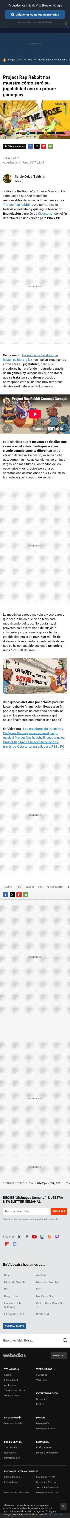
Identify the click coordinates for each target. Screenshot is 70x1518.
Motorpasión (42, 1423)
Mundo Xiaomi (11, 1395)
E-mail (50, 146)
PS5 (38, 1289)
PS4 (40, 886)
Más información (53, 1514)
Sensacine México (46, 1482)
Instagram (42, 1236)
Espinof (40, 1404)
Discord (15, 1243)
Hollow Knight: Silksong (13, 1305)
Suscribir (59, 1211)
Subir (56, 1355)
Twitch (57, 1236)
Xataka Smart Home (14, 1390)
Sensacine (41, 1399)
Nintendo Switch (14, 1282)
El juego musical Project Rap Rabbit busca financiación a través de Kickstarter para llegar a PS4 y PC (34, 742)
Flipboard (43, 146)
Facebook (30, 146)
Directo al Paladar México (17, 1492)
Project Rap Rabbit (17, 205)
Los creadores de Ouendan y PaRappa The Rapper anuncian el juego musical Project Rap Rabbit (33, 733)
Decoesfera (10, 1452)
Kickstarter (46, 213)
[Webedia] (14, 1357)
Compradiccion (12, 1457)
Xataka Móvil (11, 1380)
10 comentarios (16, 146)
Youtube (34, 1236)
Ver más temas (14, 1325)
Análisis (41, 1275)
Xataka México (12, 1477)
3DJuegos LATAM (45, 1477)
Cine (7, 1275)
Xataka (8, 1374)
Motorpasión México (47, 1492)
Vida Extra (41, 1380)
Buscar (65, 1340)
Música (30, 886)
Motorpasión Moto (45, 1428)
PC (20, 886)
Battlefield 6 (43, 1314)
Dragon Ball (11, 1296)
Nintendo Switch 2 (47, 1282)
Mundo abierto (45, 59)
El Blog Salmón (44, 1447)
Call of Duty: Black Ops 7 (50, 1305)
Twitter (37, 146)
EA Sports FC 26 (14, 1314)
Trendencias (10, 1447)
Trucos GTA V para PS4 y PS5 (45, 1183)
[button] (30, 176)
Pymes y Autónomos (47, 1452)
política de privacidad (48, 1219)
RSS (50, 1236)
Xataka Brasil (11, 1482)
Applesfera (10, 1385)
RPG (30, 59)
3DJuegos (41, 1374)
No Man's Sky (44, 1296)
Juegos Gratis (14, 59)
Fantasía (62, 59)
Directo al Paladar (13, 1423)
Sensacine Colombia (47, 1487)
